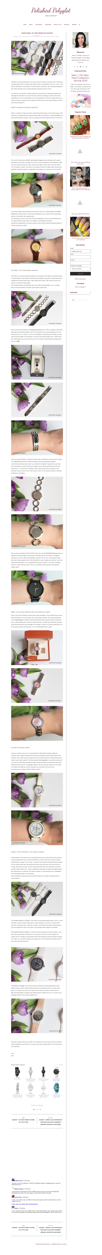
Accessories (15, 36)
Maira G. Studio (62, 1244)
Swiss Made (52, 36)
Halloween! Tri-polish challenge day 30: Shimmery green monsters (80, 137)
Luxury (37, 36)
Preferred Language (76, 266)
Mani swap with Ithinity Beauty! (80, 214)
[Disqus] (37, 1154)
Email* (72, 248)
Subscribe (48, 24)
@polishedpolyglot (80, 279)
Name (72, 254)
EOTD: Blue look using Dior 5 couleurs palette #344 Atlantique (80, 188)
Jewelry (33, 36)
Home (25, 24)
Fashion (23, 36)
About (31, 24)
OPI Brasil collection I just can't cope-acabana (80, 239)
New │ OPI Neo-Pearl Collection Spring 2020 (80, 78)
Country (72, 260)
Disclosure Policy (34, 1105)
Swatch (47, 36)
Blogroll (67, 24)
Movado (41, 36)
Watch (57, 36)
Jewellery (28, 36)
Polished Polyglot (51, 10)
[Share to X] (34, 1109)
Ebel (20, 36)
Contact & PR (57, 24)
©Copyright (40, 1105)
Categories (38, 24)
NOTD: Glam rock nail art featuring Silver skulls (80, 163)
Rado (44, 36)
